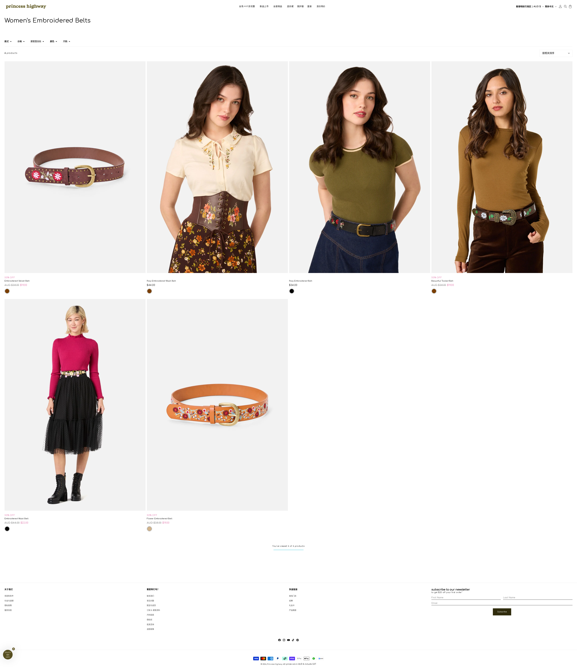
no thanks (288, 351)
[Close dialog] (318, 284)
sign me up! (288, 343)
